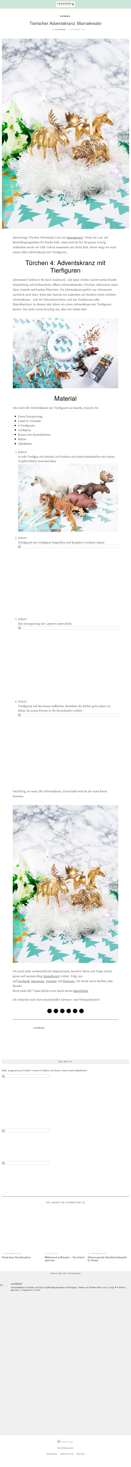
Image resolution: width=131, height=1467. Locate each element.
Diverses (65, 16)
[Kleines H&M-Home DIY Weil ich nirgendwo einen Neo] (90, 1331)
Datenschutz (66, 1454)
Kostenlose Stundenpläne (16, 1257)
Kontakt (81, 1454)
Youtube (51, 981)
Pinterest (69, 981)
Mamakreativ (75, 237)
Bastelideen (80, 991)
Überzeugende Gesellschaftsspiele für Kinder (107, 1258)
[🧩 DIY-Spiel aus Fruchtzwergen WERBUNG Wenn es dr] (57, 1338)
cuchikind (60, 29)
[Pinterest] (68, 1011)
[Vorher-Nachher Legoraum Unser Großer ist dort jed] (106, 1329)
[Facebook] (49, 1011)
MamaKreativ (51, 976)
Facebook (24, 981)
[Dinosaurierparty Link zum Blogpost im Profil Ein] (41, 1349)
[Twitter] (62, 1011)
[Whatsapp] (75, 1011)
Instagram (37, 981)
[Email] (81, 1011)
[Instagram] (61, 1461)
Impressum (51, 1454)
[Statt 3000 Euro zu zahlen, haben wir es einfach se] (24, 1320)
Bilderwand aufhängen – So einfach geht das (65, 1258)
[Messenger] (56, 1011)
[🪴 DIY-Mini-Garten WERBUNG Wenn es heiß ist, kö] (74, 1346)
